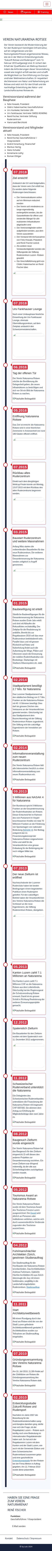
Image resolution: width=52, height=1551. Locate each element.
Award (33, 1213)
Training (44, 12)
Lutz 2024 (28, 1546)
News (10, 12)
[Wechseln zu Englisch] (46, 1537)
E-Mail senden (19, 1526)
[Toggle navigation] (46, 4)
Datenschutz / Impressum (29, 1538)
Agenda (27, 12)
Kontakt (9, 1538)
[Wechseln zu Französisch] (5, 1542)
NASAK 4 (28, 830)
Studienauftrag (33, 1287)
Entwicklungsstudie (21, 1461)
